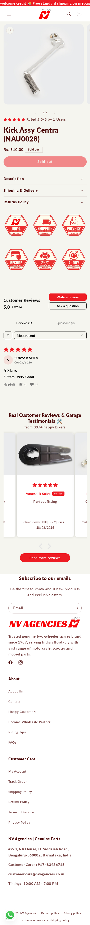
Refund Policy (19, 802)
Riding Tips (17, 732)
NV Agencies (28, 913)
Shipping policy (59, 920)
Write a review (68, 297)
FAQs (12, 742)
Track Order (17, 781)
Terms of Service (21, 812)
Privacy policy (72, 913)
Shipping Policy (20, 792)
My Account (17, 771)
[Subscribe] (76, 608)
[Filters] (8, 335)
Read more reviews (45, 558)
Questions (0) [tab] (66, 323)
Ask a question (68, 306)
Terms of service (35, 920)
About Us (15, 691)
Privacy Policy (19, 822)
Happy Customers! (22, 712)
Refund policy (50, 913)
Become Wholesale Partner (29, 722)
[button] (9, 14)
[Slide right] (54, 112)
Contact (14, 701)
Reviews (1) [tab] (24, 323)
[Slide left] (35, 112)
